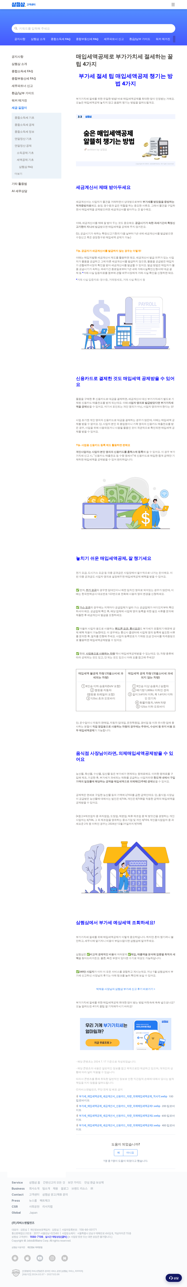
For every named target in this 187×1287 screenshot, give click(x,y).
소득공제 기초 (25, 152)
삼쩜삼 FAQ (26, 166)
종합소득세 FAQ (60, 38)
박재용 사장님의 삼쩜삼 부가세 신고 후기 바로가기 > (125, 989)
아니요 (130, 1152)
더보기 (18, 173)
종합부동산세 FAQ (87, 38)
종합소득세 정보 (24, 131)
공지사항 (19, 38)
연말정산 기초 (23, 138)
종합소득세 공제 (24, 124)
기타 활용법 (19, 183)
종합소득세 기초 (24, 117)
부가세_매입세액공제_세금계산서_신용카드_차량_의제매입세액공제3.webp (119, 1125)
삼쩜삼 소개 (38, 38)
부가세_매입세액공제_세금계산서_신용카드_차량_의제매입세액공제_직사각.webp (123, 1096)
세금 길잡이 (19, 107)
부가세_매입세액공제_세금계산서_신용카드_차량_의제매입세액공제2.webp (119, 1115)
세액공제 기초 (25, 159)
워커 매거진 (163, 38)
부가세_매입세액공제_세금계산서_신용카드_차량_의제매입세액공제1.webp (119, 1106)
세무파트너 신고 (114, 38)
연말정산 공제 (23, 145)
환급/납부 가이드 (139, 38)
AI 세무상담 (19, 191)
